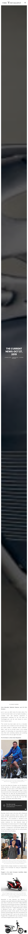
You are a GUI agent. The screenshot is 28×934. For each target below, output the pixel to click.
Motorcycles (15, 357)
